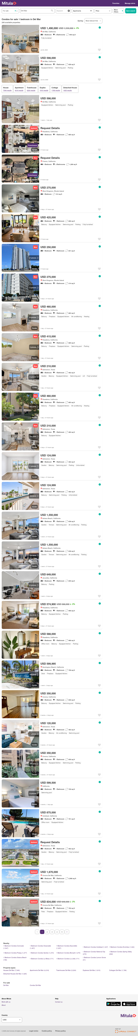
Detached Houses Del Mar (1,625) (15, 974)
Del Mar (6, 985)
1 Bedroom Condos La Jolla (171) (67, 959)
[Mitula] (9, 3)
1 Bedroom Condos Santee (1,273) (42, 953)
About (4, 1005)
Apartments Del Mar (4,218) (39, 970)
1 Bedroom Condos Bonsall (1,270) (68, 953)
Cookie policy (47, 1031)
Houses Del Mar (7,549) (11, 970)
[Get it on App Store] (129, 1004)
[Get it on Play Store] (113, 1004)
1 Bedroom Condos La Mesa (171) (42, 959)
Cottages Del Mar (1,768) (118, 970)
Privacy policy (60, 1031)
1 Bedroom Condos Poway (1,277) (15, 953)
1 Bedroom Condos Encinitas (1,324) (121, 947)
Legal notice (33, 1031)
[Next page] (67, 932)
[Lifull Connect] (125, 1032)
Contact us (58, 1002)
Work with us (6, 1002)
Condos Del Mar (35, 985)
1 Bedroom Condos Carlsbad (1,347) (95, 947)
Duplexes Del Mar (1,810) (91, 970)
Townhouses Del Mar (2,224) (66, 970)
